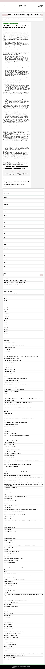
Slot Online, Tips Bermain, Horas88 (9, 585)
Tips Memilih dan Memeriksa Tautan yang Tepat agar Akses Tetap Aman (14, 282)
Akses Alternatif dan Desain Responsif (9, 342)
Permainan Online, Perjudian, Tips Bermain (10, 553)
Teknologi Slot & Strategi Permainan (9, 648)
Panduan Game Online (7, 507)
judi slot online (8, 166)
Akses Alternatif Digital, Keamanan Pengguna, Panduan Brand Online (14, 345)
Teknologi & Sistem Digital (8, 624)
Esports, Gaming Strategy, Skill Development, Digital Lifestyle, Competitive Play (15, 378)
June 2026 (5, 300)
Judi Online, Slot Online (7, 415)
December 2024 (6, 333)
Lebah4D (13, 166)
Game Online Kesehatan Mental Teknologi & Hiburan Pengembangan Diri (14, 389)
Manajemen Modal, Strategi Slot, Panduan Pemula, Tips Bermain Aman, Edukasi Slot (16, 479)
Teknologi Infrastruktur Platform (8, 642)
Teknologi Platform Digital (8, 646)
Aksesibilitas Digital (7, 349)
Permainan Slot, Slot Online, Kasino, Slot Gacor (11, 560)
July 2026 (5, 298)
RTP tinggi (10, 168)
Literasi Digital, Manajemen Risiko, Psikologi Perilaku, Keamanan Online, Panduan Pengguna (17, 475)
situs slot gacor (6, 219)
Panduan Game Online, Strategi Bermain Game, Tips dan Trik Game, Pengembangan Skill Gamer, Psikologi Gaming (20, 509)
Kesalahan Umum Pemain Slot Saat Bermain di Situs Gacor (13, 184)
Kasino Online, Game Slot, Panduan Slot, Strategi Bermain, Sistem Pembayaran (15, 422)
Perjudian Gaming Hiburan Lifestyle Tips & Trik (11, 547)
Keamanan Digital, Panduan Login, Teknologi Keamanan (12, 449)
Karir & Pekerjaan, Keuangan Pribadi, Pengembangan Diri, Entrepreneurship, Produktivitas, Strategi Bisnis (19, 418)
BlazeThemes (14, 667)
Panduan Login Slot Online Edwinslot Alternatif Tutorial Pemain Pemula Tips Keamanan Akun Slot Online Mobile (20, 522)
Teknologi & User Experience (8, 626)
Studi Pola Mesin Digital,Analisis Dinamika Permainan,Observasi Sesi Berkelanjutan (16, 600)
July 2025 (5, 320)
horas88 (5, 409)
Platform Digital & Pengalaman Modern (9, 562)
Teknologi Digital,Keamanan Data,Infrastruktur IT (11, 635)
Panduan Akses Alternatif (8, 492)
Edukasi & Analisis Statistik (8, 376)
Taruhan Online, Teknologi (8, 604)
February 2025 (6, 329)
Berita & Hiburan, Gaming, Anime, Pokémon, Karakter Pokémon (13, 360)
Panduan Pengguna (7, 525)
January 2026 (6, 309)
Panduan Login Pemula (7, 518)
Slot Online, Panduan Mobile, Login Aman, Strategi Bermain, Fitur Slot (14, 579)
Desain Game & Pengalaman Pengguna (9, 367)
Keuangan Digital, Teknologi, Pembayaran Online (11, 466)
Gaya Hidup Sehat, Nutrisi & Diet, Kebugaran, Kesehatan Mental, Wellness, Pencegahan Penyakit (18, 407)
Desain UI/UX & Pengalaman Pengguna (9, 371)
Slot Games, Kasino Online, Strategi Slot (10, 573)
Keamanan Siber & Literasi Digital (9, 457)
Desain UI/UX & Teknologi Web (8, 373)
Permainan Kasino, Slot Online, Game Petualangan (11, 551)
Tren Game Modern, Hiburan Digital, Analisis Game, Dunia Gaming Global (14, 655)
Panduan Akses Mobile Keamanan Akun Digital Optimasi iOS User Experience (15, 496)
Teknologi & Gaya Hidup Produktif (9, 613)
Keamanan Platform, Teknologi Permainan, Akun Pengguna (12, 453)
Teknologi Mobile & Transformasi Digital (10, 644)
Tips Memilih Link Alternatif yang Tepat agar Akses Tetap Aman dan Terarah (15, 280)
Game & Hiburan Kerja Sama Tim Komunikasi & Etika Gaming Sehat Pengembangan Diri (17, 384)
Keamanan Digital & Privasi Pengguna (9, 444)
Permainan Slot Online (7, 556)
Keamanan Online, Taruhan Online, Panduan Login (11, 451)
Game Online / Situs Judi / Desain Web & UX (10, 387)
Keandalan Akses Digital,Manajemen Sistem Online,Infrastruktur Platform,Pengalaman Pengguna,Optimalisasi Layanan (21, 460)
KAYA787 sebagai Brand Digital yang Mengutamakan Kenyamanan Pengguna (15, 287)
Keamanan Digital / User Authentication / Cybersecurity (12, 440)
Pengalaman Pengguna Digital (8, 542)
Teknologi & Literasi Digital (8, 620)
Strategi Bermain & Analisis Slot (8, 588)
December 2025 (6, 311)
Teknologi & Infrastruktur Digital (8, 615)
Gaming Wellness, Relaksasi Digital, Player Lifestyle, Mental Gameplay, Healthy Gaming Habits (18, 402)
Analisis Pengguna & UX (7, 351)
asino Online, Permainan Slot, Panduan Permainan (11, 358)
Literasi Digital (6, 473)
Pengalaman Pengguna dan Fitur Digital (10, 540)
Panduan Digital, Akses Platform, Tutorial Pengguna (11, 505)
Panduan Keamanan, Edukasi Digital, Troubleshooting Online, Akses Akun (14, 514)
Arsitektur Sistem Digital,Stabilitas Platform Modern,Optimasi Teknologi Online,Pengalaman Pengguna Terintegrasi (21, 356)
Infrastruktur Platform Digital (8, 413)
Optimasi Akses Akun (7, 489)
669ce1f (5, 30)
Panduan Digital (6, 503)
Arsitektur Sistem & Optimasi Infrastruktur (10, 354)
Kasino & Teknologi (7, 420)
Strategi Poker (6, 592)
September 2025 (6, 316)
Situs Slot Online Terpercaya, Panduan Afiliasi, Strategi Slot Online (13, 567)
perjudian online (18, 166)
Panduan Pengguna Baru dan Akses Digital (10, 531)
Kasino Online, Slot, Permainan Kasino (9, 426)
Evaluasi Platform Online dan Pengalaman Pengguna (11, 380)
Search (4, 273)
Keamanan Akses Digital (7, 431)
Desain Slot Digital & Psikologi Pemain (9, 369)
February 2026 (6, 307)
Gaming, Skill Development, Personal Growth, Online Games (13, 404)
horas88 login (6, 411)
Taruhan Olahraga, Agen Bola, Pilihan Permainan (11, 602)
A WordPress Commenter (8, 293)
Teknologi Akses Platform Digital (9, 628)
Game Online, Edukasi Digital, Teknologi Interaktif (11, 391)
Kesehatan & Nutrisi (7, 462)
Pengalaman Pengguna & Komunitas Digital (10, 536)
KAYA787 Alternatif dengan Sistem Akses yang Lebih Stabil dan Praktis (30, 14)
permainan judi (25, 166)
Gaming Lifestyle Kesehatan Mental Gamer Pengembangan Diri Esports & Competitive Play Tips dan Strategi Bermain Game (22, 398)
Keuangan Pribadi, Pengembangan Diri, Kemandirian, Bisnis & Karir (13, 468)
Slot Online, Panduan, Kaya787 (8, 581)
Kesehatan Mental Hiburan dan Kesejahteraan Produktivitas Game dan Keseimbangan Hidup (17, 464)
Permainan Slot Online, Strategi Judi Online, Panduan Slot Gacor (13, 558)
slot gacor (5, 244)
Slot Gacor (5, 211)
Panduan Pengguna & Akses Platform (9, 527)
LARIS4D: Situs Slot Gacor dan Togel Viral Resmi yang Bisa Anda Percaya (16, 181)
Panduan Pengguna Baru (7, 529)
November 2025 (6, 313)
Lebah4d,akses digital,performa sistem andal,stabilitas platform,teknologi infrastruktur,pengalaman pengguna (20, 471)
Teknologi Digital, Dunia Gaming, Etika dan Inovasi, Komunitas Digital (14, 631)
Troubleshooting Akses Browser (8, 659)
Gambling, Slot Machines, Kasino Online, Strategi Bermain (12, 382)
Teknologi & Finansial (7, 611)
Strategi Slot (6, 597)
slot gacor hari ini (6, 262)
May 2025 (5, 324)
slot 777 (5, 226)
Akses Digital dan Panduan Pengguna (9, 347)
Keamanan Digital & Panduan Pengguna (10, 442)
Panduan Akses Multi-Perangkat (8, 498)
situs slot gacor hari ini (7, 251)
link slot (5, 215)
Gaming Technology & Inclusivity (9, 400)
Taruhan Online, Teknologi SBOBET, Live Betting (11, 606)
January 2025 (6, 331)
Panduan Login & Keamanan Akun (9, 516)
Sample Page (21, 11)
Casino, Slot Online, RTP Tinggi (8, 365)
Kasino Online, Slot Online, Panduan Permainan (11, 424)
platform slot (5, 168)
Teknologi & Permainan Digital (8, 622)
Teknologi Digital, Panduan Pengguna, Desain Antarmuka (12, 633)
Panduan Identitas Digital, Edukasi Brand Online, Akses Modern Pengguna (14, 511)
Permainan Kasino (6, 549)
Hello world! (14, 293)
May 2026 (5, 302)
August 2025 (6, 318)
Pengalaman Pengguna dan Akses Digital (10, 538)
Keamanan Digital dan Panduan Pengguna (10, 446)
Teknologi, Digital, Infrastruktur (8, 650)
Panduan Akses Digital (7, 494)
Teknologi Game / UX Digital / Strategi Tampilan (11, 637)
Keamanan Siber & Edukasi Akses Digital (10, 455)
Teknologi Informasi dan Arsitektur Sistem (10, 639)
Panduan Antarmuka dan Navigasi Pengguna (10, 500)
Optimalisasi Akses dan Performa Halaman (10, 487)
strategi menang (22, 168)
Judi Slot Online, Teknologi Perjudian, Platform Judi (10, 23)
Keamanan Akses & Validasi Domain (9, 429)
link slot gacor (6, 204)
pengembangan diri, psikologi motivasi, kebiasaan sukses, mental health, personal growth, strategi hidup (19, 545)
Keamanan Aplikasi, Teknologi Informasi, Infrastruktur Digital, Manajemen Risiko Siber (16, 435)
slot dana (5, 259)
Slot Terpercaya (15, 168)
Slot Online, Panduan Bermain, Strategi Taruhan (11, 577)
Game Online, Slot (6, 393)
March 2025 (6, 327)
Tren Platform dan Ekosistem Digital (9, 657)
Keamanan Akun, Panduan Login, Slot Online (10, 433)
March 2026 (6, 305)
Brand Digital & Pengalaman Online (9, 362)
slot (4, 208)
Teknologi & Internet (7, 617)
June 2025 (5, 322)
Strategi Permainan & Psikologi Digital (9, 590)
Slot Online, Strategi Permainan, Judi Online (10, 583)
